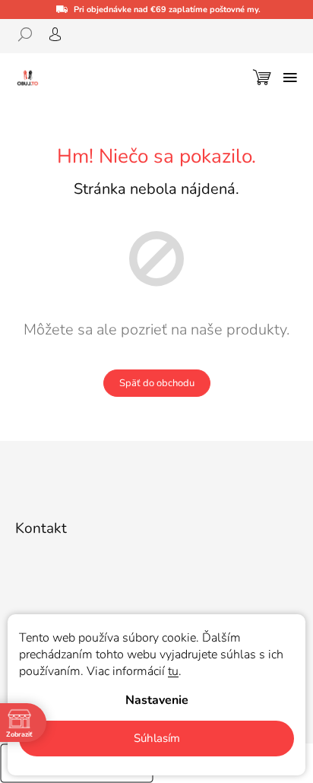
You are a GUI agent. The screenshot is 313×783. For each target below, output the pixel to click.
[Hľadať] (30, 34)
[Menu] (290, 77)
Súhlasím (157, 738)
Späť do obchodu (156, 383)
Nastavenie (156, 700)
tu (173, 671)
